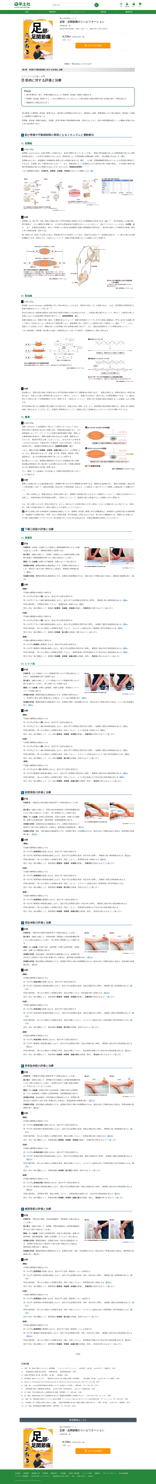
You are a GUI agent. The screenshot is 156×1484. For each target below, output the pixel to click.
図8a (29, 572)
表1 (92, 171)
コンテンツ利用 (86, 1473)
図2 (82, 160)
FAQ (73, 1476)
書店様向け (54, 1473)
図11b (34, 964)
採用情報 (26, 1473)
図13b (36, 1254)
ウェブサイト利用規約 (21, 1476)
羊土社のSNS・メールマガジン (40, 1476)
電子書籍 (45, 1473)
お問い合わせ (81, 1476)
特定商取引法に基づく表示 (61, 1476)
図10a (81, 827)
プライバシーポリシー (109, 1473)
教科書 (103, 12)
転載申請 (97, 1473)
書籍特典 (128, 12)
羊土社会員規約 (123, 1473)
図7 (71, 446)
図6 (117, 323)
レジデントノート (78, 12)
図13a (45, 1247)
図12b (36, 1108)
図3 (106, 221)
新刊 (27, 12)
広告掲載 (63, 1473)
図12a (91, 1100)
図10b (34, 834)
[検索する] (96, 5)
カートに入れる (95, 45)
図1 (122, 156)
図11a (90, 957)
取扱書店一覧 (36, 1473)
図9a (84, 698)
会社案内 (17, 1473)
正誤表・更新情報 (74, 1473)
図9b (31, 705)
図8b (82, 604)
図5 (76, 316)
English (90, 1476)
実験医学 (52, 12)
